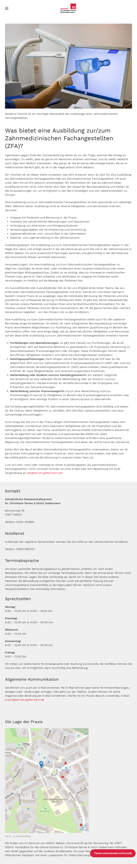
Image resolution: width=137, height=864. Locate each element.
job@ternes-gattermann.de (44, 472)
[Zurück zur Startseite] (68, 8)
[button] (6, 8)
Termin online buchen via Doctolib (113, 853)
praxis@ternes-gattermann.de (24, 699)
